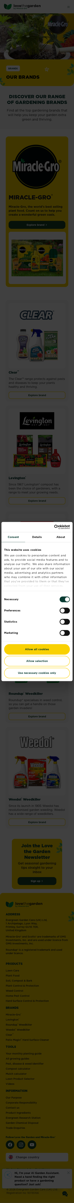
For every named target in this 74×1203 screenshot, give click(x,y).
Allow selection (37, 661)
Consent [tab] (13, 537)
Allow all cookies (37, 649)
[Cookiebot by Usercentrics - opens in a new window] (54, 527)
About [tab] (60, 537)
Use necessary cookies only (37, 673)
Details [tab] (37, 537)
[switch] (65, 610)
